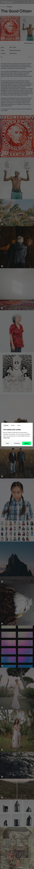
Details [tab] (13, 425)
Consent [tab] (6, 425)
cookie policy (6, 437)
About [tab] (19, 425)
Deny (7, 443)
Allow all (26, 443)
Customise (17, 443)
